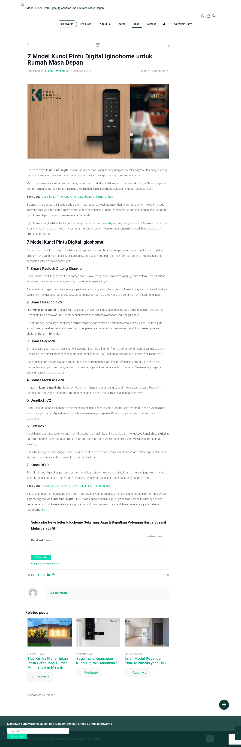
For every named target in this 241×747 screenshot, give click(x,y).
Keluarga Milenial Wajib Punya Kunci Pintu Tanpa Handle (76, 485)
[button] (224, 705)
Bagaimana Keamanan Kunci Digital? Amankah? (96, 660)
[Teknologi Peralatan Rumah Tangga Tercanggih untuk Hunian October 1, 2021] (3, 733)
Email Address (42, 540)
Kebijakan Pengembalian (45, 563)
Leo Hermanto (56, 71)
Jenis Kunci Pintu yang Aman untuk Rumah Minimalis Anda (77, 196)
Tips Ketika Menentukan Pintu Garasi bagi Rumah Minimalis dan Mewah (47, 663)
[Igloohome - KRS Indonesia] (62, 8)
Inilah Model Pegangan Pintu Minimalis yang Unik (146, 660)
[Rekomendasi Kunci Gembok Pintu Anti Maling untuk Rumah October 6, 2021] (238, 733)
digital (111, 223)
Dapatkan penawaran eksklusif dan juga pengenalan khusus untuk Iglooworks (59, 723)
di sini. (45, 509)
